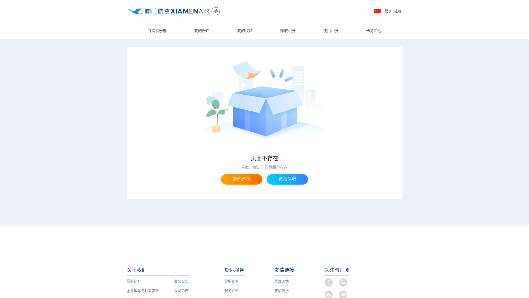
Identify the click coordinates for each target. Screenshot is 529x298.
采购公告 (181, 291)
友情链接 (281, 291)
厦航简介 (134, 281)
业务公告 (181, 281)
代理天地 (281, 281)
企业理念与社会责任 (143, 291)
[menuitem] (157, 30)
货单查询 (231, 281)
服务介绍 (231, 291)
